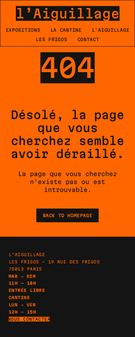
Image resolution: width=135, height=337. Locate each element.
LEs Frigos (51, 39)
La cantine (66, 29)
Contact (88, 39)
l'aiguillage (111, 29)
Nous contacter (29, 319)
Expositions (23, 29)
